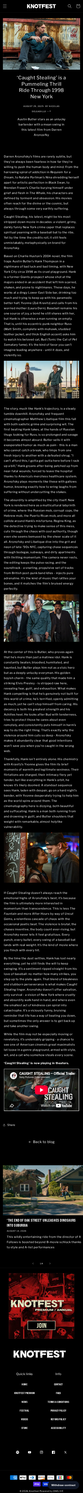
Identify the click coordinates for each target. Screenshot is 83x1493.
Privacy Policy (58, 1410)
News (24, 1401)
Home (24, 1384)
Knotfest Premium (24, 1393)
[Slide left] (33, 1263)
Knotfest (34, 1491)
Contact (58, 1384)
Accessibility (58, 1427)
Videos (24, 1419)
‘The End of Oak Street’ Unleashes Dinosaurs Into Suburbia (41, 1222)
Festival (24, 1410)
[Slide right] (50, 1263)
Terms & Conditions (58, 1401)
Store (24, 1427)
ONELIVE (58, 1491)
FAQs (58, 1393)
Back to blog (44, 1142)
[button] (5, 6)
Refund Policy (58, 1419)
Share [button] (11, 1124)
